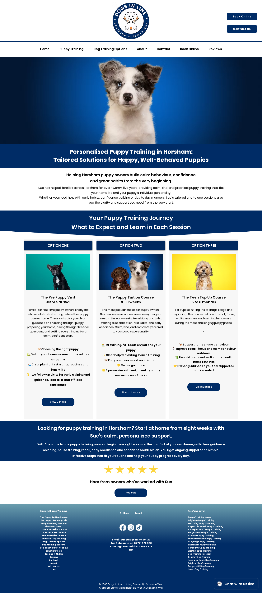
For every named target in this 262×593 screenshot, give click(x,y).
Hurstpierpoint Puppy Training (204, 529)
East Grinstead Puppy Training (205, 538)
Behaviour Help (54, 550)
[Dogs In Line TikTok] (139, 527)
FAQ (53, 569)
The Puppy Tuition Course (54, 517)
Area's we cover (196, 511)
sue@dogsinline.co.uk (135, 539)
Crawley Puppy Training (201, 535)
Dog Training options (53, 541)
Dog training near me (53, 544)
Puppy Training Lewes (199, 517)
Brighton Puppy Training (201, 520)
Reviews (53, 557)
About (53, 563)
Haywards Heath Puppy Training (205, 526)
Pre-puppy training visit (54, 520)
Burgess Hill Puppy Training (202, 532)
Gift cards (53, 566)
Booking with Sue (53, 554)
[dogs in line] (131, 527)
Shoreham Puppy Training (202, 544)
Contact (54, 560)
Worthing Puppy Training (201, 523)
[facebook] (122, 527)
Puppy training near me (54, 523)
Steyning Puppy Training (201, 541)
